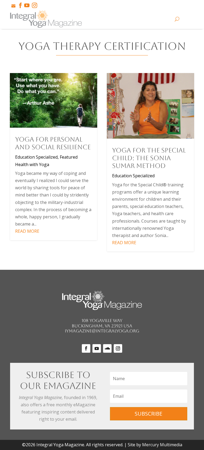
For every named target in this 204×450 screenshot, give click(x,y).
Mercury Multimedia (162, 445)
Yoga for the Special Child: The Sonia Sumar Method (149, 158)
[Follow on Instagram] (118, 348)
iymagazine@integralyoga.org (102, 331)
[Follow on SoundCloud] (107, 348)
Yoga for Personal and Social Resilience (53, 143)
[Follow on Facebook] (86, 348)
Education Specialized (36, 157)
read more (27, 231)
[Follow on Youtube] (96, 348)
